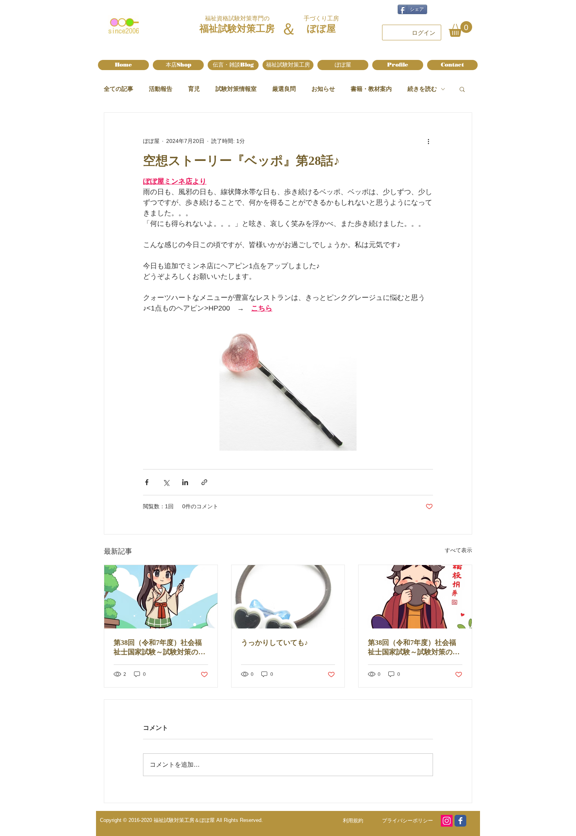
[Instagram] (447, 821)
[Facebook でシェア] (146, 482)
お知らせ (323, 88)
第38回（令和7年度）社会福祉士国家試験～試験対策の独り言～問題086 (414, 648)
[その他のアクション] (428, 141)
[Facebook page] (460, 821)
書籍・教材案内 (371, 88)
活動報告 (160, 88)
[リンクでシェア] (204, 482)
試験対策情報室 (236, 88)
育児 (194, 88)
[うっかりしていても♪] (288, 596)
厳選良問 (284, 88)
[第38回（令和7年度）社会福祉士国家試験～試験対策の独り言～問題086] (415, 596)
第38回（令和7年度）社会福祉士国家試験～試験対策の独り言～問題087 (159, 648)
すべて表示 (458, 550)
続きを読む (422, 88)
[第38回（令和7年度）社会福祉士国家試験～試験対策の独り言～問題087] (160, 596)
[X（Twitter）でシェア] (166, 482)
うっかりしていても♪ (274, 642)
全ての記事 (118, 88)
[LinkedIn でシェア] (185, 482)
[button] (460, 29)
